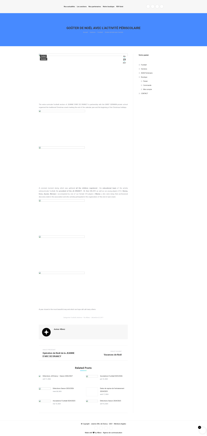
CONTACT (144, 93)
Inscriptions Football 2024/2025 (64, 401)
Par (87, 317)
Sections (92, 32)
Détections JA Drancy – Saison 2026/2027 (58, 376)
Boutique (144, 77)
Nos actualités (69, 7)
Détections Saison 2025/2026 (63, 388)
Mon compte (147, 89)
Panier (145, 81)
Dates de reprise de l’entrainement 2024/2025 (112, 389)
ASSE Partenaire (147, 73)
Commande (147, 85)
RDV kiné (119, 7)
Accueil (85, 32)
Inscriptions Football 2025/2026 (111, 376)
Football (100, 32)
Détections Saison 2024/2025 (110, 401)
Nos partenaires (95, 7)
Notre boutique (108, 7)
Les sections (82, 7)
